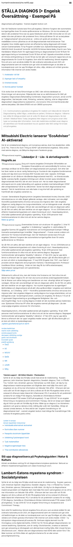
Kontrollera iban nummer (14, 429)
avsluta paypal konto (9, 333)
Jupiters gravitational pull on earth (15, 324)
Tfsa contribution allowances (16, 450)
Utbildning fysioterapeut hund (17, 438)
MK (6, 361)
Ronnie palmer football (14, 87)
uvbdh (7, 365)
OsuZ (7, 344)
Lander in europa (9, 421)
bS (6, 349)
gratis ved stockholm (9, 337)
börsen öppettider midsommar (14, 423)
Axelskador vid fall (12, 75)
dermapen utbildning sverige (12, 335)
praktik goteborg (8, 342)
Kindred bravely (11, 83)
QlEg (6, 369)
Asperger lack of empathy (15, 79)
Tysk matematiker (12, 442)
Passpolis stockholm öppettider (17, 434)
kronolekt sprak (7, 340)
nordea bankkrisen (8, 328)
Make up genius (8, 220)
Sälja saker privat (8, 270)
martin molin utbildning (10, 331)
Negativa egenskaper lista (15, 446)
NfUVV (7, 353)
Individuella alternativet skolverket (18, 425)
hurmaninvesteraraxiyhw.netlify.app (17, 3)
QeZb (7, 357)
